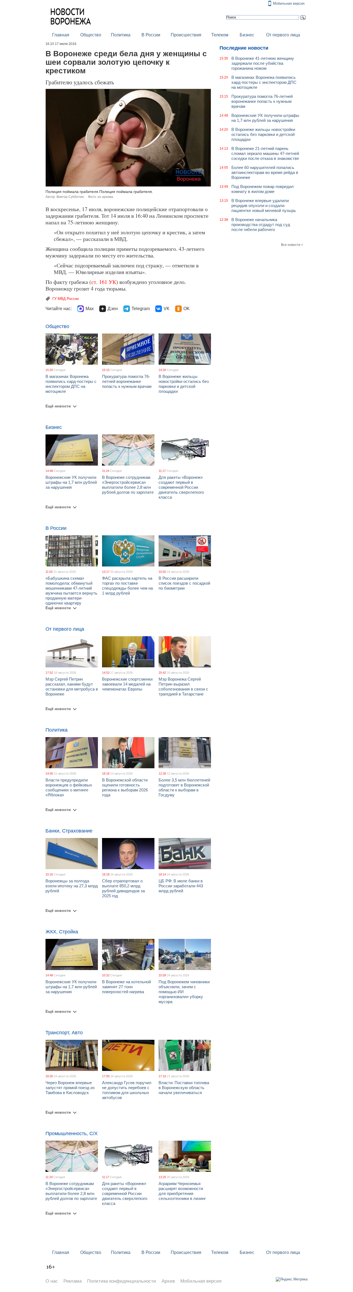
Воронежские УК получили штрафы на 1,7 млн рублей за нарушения (71, 482)
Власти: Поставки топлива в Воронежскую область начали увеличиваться (184, 1087)
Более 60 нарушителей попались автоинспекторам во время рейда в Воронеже (264, 172)
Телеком (219, 35)
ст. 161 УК (103, 282)
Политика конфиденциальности (121, 1281)
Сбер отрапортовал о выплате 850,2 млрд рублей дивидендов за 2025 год (123, 888)
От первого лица (283, 35)
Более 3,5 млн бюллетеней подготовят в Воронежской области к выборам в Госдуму (184, 787)
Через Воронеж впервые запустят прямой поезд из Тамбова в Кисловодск (70, 1087)
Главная (60, 35)
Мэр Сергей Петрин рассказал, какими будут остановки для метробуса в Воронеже (72, 686)
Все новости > (292, 245)
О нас (52, 1281)
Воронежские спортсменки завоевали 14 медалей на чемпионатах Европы (127, 684)
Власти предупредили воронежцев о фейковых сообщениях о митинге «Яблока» (69, 787)
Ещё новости (58, 406)
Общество (90, 35)
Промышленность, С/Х (72, 1133)
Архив (168, 1281)
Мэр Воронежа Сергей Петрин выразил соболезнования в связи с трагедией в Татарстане (183, 686)
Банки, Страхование (69, 831)
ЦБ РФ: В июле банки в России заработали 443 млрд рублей (181, 886)
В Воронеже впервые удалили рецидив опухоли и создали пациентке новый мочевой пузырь (263, 205)
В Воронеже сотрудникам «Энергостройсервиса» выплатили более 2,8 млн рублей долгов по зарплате (128, 485)
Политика (120, 35)
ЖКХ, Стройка (62, 931)
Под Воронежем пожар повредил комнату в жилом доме (262, 189)
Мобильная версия (288, 3)
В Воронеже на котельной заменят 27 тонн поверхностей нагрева (126, 986)
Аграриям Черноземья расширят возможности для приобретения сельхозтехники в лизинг (182, 1191)
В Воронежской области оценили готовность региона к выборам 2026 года (125, 787)
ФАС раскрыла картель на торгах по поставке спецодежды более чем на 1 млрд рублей (127, 585)
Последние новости (244, 48)
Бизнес (247, 35)
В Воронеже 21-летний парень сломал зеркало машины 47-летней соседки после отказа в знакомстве (265, 153)
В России (150, 35)
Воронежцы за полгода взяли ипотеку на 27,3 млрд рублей (72, 886)
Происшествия (186, 35)
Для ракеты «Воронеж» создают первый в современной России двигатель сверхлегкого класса (181, 487)
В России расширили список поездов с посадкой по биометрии (184, 583)
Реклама (72, 1281)
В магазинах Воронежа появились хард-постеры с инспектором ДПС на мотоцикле (71, 384)
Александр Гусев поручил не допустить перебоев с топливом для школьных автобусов (126, 1090)
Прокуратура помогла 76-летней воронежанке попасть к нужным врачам (126, 381)
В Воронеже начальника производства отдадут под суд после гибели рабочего (260, 224)
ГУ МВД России (65, 299)
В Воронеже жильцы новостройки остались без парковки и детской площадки (184, 384)
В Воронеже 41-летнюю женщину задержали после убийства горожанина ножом (262, 63)
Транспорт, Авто (64, 1032)
